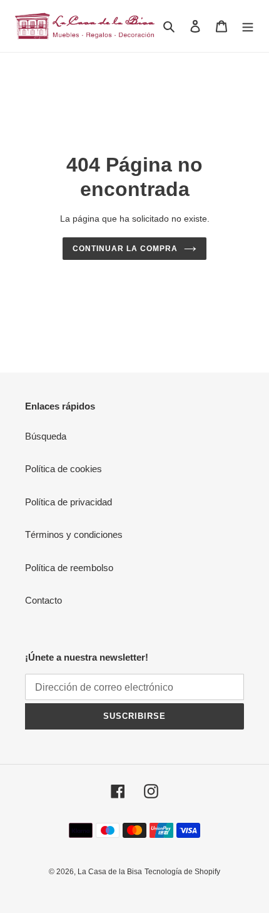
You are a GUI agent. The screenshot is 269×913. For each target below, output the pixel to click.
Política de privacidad (68, 502)
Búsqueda (45, 436)
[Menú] (248, 26)
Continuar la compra (125, 248)
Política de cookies (63, 468)
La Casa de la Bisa (110, 871)
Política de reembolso (69, 567)
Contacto (43, 600)
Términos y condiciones (74, 534)
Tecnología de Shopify (182, 871)
